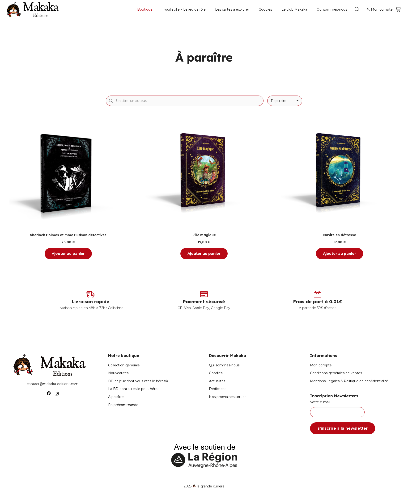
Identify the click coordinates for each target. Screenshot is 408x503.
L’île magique (204, 235)
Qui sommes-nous (224, 365)
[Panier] (398, 9)
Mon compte (321, 365)
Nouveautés (118, 373)
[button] (155, 9)
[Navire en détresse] (340, 172)
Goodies (215, 373)
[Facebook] (49, 393)
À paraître (116, 397)
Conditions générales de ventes (336, 373)
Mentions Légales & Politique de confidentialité (349, 381)
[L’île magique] (204, 172)
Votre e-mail (320, 402)
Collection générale (124, 365)
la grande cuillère (211, 486)
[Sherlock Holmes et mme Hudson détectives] (68, 172)
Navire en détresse (339, 235)
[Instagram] (57, 393)
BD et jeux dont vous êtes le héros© (138, 381)
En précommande (123, 405)
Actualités (217, 381)
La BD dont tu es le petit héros (133, 389)
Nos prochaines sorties (227, 397)
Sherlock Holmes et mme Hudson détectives (68, 235)
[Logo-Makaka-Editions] (34, 9)
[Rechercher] (111, 101)
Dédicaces (217, 389)
